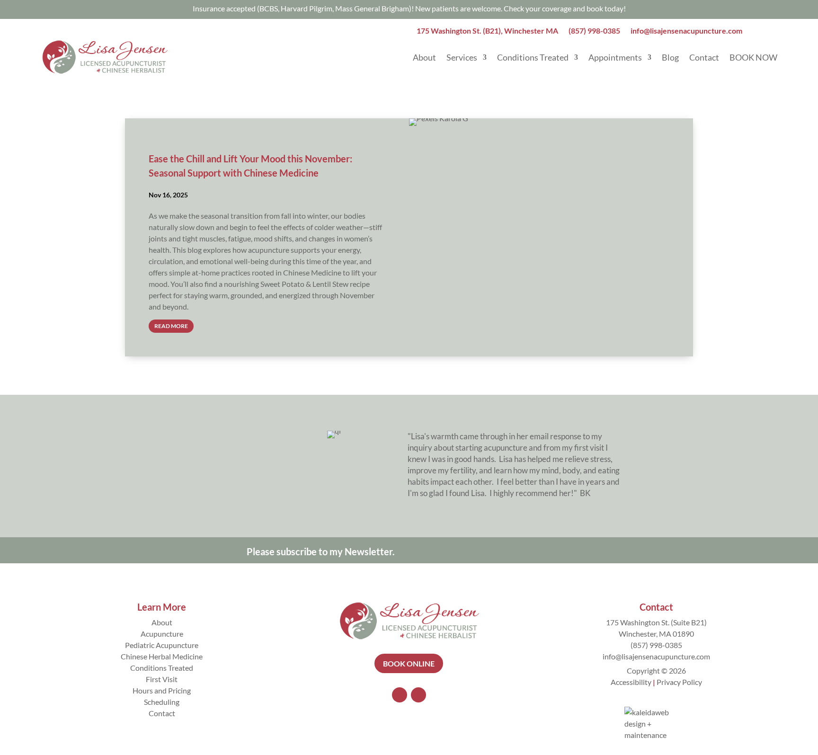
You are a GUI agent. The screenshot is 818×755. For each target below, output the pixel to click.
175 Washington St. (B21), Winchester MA (487, 31)
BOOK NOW (753, 57)
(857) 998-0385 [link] (656, 644)
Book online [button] (409, 663)
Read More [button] (171, 325)
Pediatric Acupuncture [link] (161, 644)
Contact (704, 57)
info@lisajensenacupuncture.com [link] (656, 656)
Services (461, 57)
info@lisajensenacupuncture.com (686, 31)
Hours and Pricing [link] (162, 690)
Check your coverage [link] (537, 8)
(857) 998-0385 (594, 31)
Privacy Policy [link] (679, 681)
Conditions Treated (533, 57)
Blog (670, 57)
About (424, 57)
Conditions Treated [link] (161, 667)
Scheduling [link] (161, 701)
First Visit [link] (162, 679)
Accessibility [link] (631, 681)
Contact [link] (162, 713)
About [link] (161, 622)
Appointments (615, 57)
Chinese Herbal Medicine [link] (162, 656)
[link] (605, 8)
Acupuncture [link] (162, 633)
